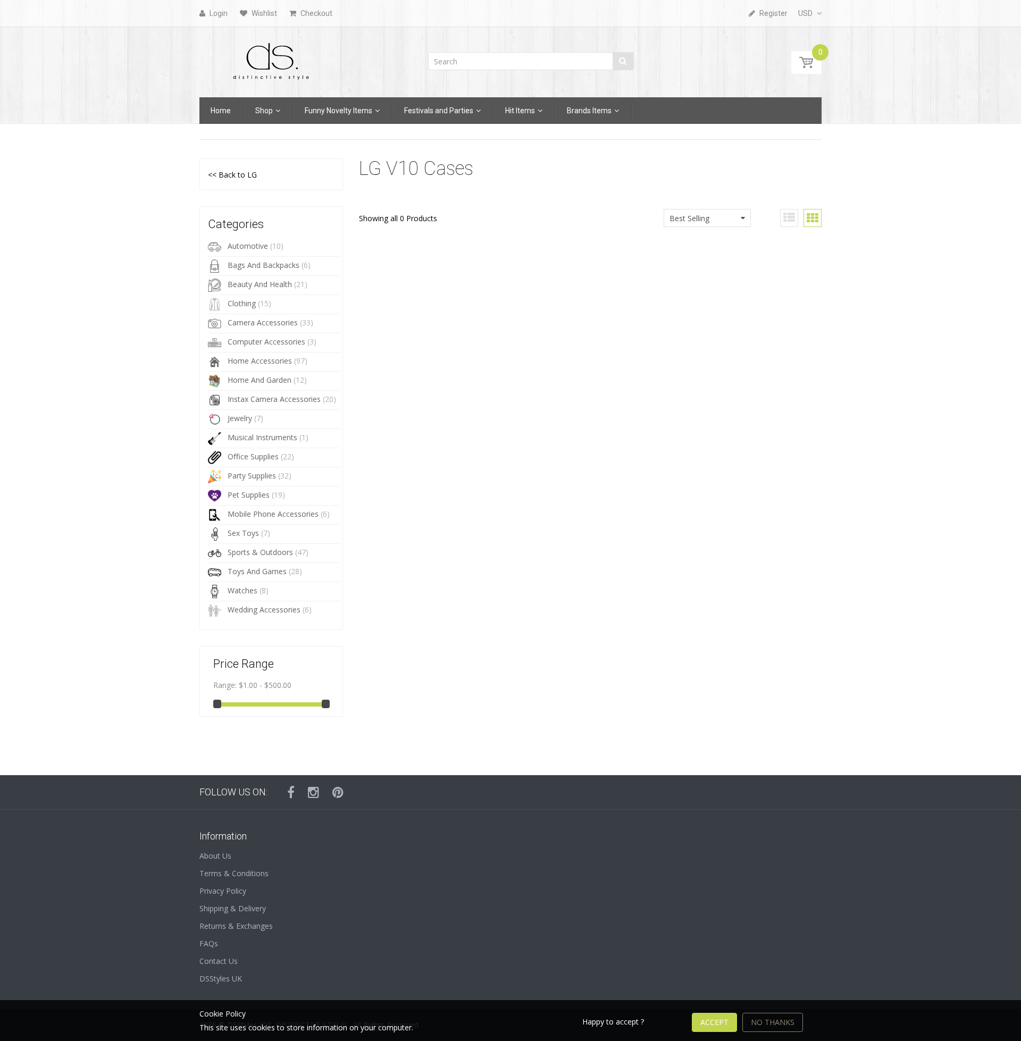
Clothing (242, 303)
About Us (215, 856)
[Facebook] (291, 792)
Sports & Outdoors (260, 552)
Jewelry (240, 418)
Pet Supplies (249, 495)
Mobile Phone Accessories (273, 514)
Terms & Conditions (234, 873)
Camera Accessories (263, 322)
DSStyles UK (220, 978)
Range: (225, 685)
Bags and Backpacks (263, 265)
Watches (242, 590)
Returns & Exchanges (236, 926)
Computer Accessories (266, 342)
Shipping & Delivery (232, 908)
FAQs (208, 943)
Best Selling (689, 218)
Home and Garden (259, 380)
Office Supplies (253, 456)
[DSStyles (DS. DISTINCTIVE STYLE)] (271, 58)
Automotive (248, 246)
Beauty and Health (260, 284)
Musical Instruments (262, 437)
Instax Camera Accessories (274, 399)
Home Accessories (260, 361)
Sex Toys (243, 533)
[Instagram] (313, 792)
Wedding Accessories (264, 610)
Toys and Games (257, 571)
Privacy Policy (222, 891)
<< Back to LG (232, 175)
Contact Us (218, 961)
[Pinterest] (338, 792)
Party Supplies (252, 476)
